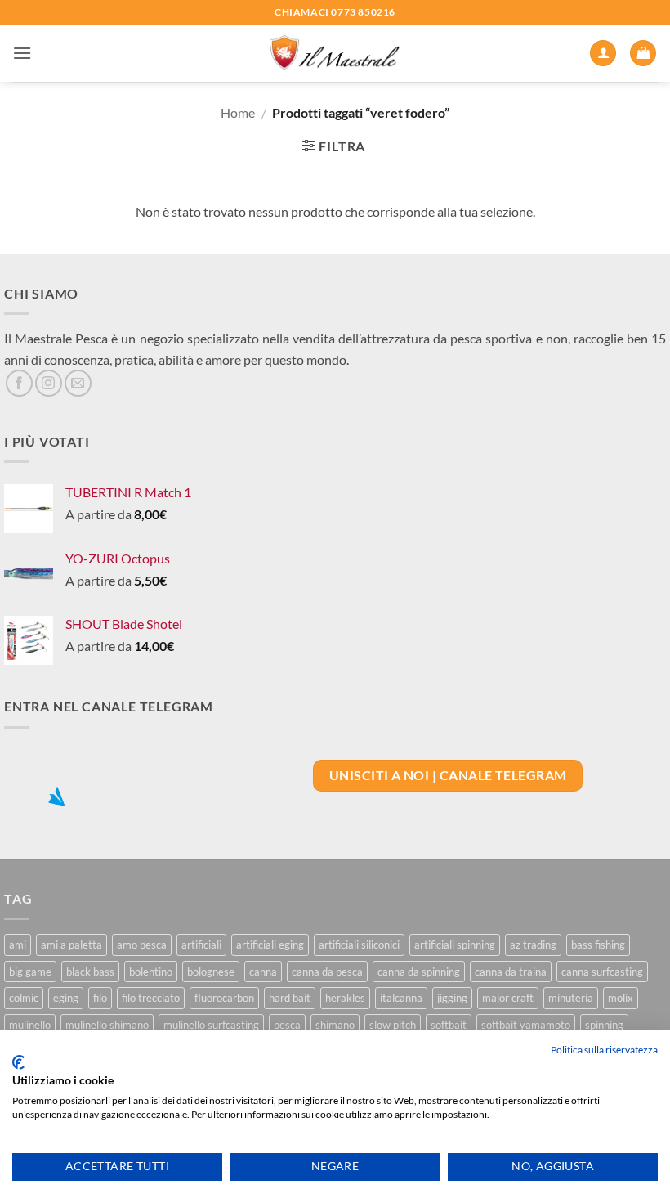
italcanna (401, 997)
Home (238, 112)
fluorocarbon (224, 997)
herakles (345, 997)
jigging (452, 997)
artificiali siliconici (359, 944)
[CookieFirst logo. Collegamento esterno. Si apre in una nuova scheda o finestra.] (18, 1062)
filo (100, 997)
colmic (23, 997)
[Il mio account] (603, 53)
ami (17, 944)
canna (263, 971)
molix (620, 997)
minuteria (570, 997)
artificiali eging (270, 944)
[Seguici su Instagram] (48, 383)
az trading (533, 944)
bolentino (150, 971)
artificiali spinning (454, 944)
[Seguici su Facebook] (19, 383)
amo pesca (142, 944)
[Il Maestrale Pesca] (335, 53)
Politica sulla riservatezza (604, 1050)
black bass (90, 971)
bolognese (210, 971)
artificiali (201, 944)
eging (65, 997)
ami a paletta (71, 944)
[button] (22, 53)
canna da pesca (327, 971)
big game (30, 971)
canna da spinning (418, 971)
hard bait (289, 997)
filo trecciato (151, 997)
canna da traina (511, 971)
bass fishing (598, 944)
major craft (508, 997)
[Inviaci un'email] (78, 383)
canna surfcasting (602, 971)
